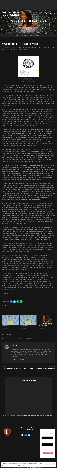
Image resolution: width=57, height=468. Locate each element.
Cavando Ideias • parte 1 (8, 297)
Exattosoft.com (39, 467)
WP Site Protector (31, 467)
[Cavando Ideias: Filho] (46, 320)
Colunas (25, 35)
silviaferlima (38, 24)
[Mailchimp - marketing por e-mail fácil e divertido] (42, 457)
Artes (21, 35)
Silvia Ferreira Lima (32, 338)
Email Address (45, 435)
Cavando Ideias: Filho (42, 325)
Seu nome (44, 442)
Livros (9, 334)
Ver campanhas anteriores (47, 449)
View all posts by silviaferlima (18, 359)
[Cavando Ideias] (10, 320)
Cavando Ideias (5, 325)
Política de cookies (32, 465)
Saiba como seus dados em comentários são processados (38, 415)
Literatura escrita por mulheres (19, 338)
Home (17, 35)
